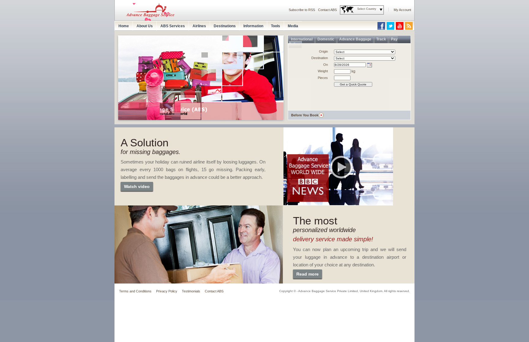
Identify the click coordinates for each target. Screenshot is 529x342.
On (325, 64)
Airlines (199, 26)
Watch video (137, 186)
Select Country (366, 8)
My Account (402, 10)
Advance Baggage (355, 39)
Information (253, 26)
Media (293, 26)
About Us (145, 26)
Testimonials (191, 291)
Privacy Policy (166, 291)
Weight (323, 71)
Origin (323, 51)
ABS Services (172, 26)
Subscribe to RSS (302, 10)
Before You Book (304, 115)
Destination (319, 58)
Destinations (225, 26)
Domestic (325, 39)
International (302, 39)
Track (381, 39)
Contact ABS (327, 10)
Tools (275, 26)
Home (123, 26)
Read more (307, 274)
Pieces (323, 78)
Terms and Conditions (135, 291)
